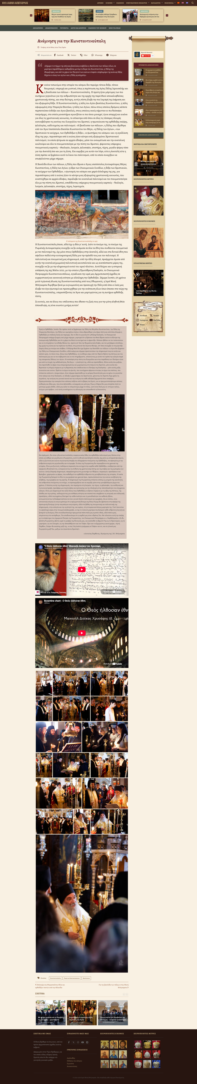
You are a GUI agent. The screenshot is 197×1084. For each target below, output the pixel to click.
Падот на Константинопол (72, 978)
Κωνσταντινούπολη (55, 978)
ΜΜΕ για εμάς (115, 28)
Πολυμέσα (169, 3)
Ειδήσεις (120, 3)
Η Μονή (109, 3)
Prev (135, 163)
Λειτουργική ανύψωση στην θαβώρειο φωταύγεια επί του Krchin (149, 16)
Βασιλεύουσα (86, 978)
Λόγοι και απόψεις (78, 28)
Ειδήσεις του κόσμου (97, 28)
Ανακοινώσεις (51, 28)
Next (161, 163)
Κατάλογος (156, 3)
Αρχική (100, 3)
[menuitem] (178, 3)
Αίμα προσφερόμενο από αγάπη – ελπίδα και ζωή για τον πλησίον (154, 112)
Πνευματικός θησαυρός (136, 3)
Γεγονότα (99, 11)
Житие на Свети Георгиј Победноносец (149, 162)
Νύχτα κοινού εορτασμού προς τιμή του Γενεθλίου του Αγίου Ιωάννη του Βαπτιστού (62, 16)
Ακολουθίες (56, 11)
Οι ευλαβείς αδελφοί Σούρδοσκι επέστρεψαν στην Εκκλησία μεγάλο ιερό (106, 16)
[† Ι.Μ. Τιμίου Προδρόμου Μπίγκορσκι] (15, 2)
